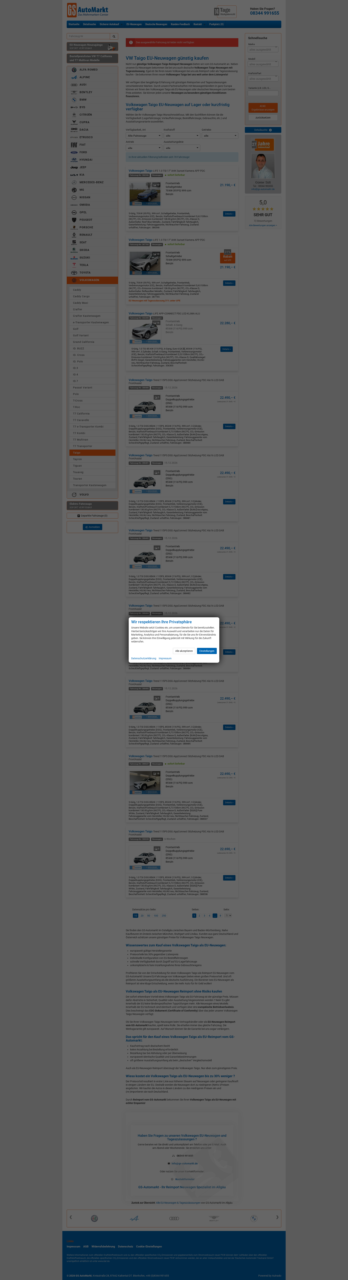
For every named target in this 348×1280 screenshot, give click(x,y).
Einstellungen (206, 650)
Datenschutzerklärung (143, 658)
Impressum (165, 658)
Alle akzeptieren (184, 650)
